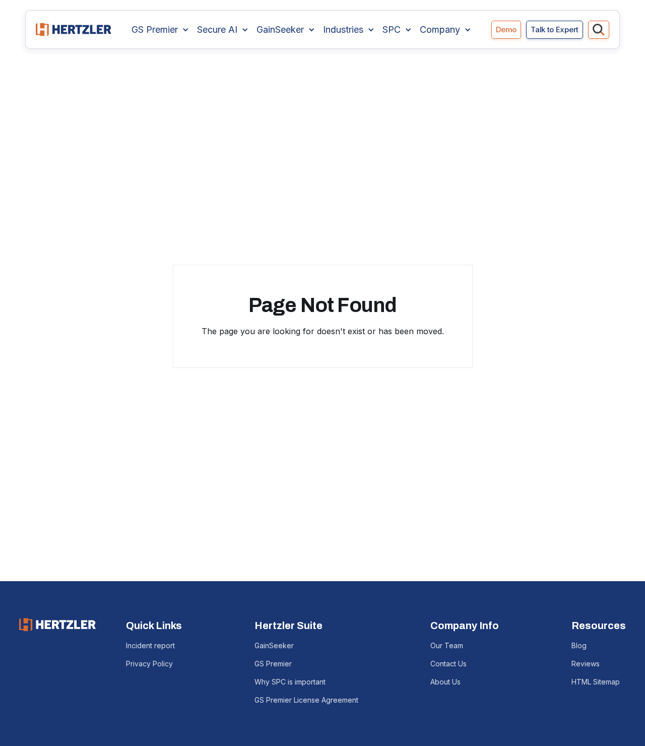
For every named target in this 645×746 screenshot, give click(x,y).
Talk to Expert (554, 29)
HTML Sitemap (595, 681)
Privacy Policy (149, 663)
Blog (579, 645)
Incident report (150, 645)
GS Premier (273, 663)
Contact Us (448, 663)
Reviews (585, 663)
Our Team (446, 645)
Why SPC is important (290, 681)
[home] (73, 29)
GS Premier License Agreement (306, 700)
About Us (445, 681)
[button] (160, 29)
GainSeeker (274, 645)
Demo (506, 29)
